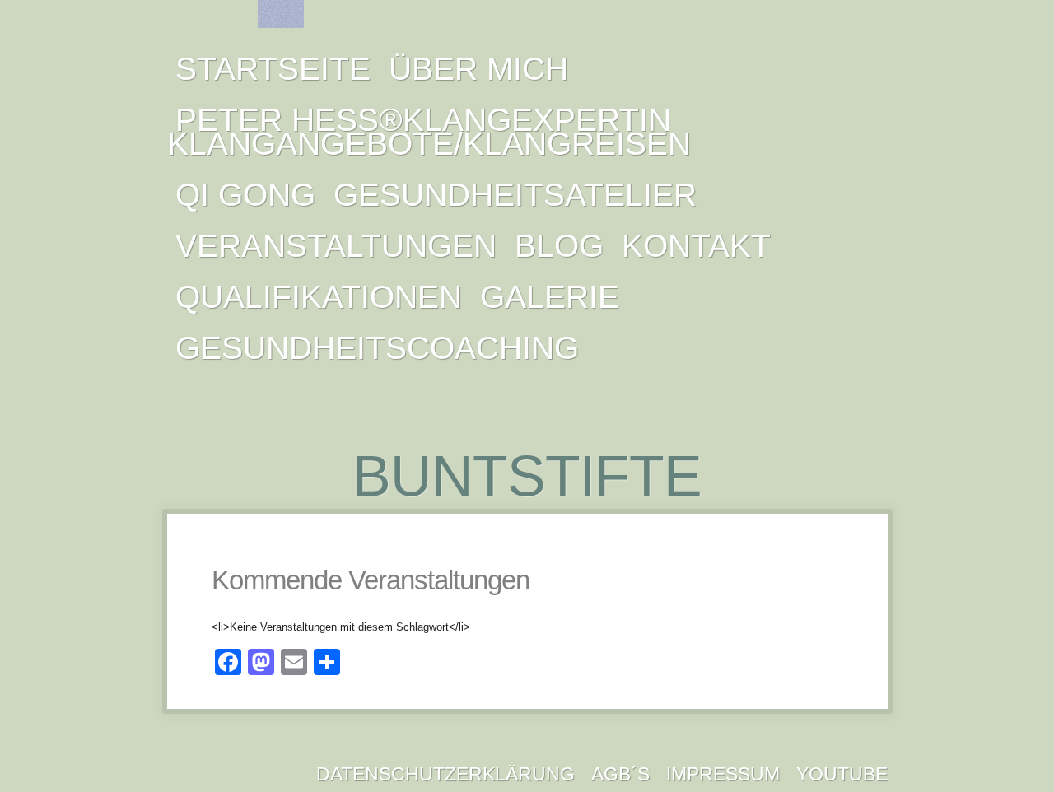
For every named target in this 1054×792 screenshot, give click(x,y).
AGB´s (620, 774)
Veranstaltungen (336, 245)
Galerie (549, 296)
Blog (559, 245)
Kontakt (696, 245)
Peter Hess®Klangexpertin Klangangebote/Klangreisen (429, 131)
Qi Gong (245, 194)
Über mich (478, 68)
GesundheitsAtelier (515, 194)
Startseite (273, 68)
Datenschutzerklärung (445, 774)
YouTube (842, 774)
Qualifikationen (318, 296)
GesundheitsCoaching (377, 348)
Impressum (723, 774)
